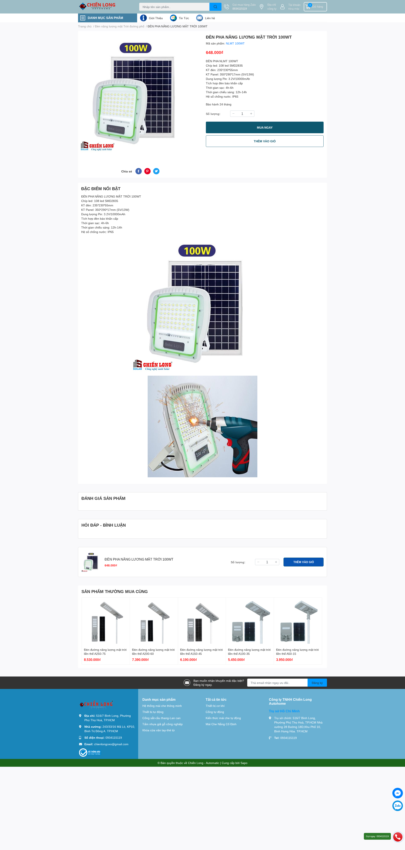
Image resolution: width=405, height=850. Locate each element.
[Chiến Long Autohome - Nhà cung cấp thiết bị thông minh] (104, 6)
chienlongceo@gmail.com (111, 744)
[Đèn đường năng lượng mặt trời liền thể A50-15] (298, 621)
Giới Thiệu (156, 18)
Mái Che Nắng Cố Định (221, 724)
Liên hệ (210, 18)
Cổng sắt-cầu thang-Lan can (161, 718)
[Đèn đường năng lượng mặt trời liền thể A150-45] (202, 621)
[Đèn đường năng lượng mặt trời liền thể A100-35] (250, 621)
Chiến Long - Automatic (203, 763)
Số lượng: (213, 114)
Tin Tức (184, 18)
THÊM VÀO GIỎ (265, 141)
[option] (140, 94)
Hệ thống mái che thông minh (162, 705)
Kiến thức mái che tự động (223, 718)
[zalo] (397, 805)
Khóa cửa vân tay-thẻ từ (158, 730)
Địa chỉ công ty (272, 7)
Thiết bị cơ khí (215, 705)
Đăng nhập (293, 8)
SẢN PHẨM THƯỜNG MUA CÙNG (114, 591)
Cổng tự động (215, 712)
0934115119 (239, 8)
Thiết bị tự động (152, 712)
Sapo (243, 763)
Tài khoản (294, 5)
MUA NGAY (265, 127)
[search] (215, 7)
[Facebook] (397, 793)
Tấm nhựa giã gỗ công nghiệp (162, 724)
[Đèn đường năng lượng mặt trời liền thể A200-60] (154, 621)
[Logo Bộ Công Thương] (90, 752)
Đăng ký (317, 683)
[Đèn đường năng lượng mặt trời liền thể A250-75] (106, 621)
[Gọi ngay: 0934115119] (397, 836)
